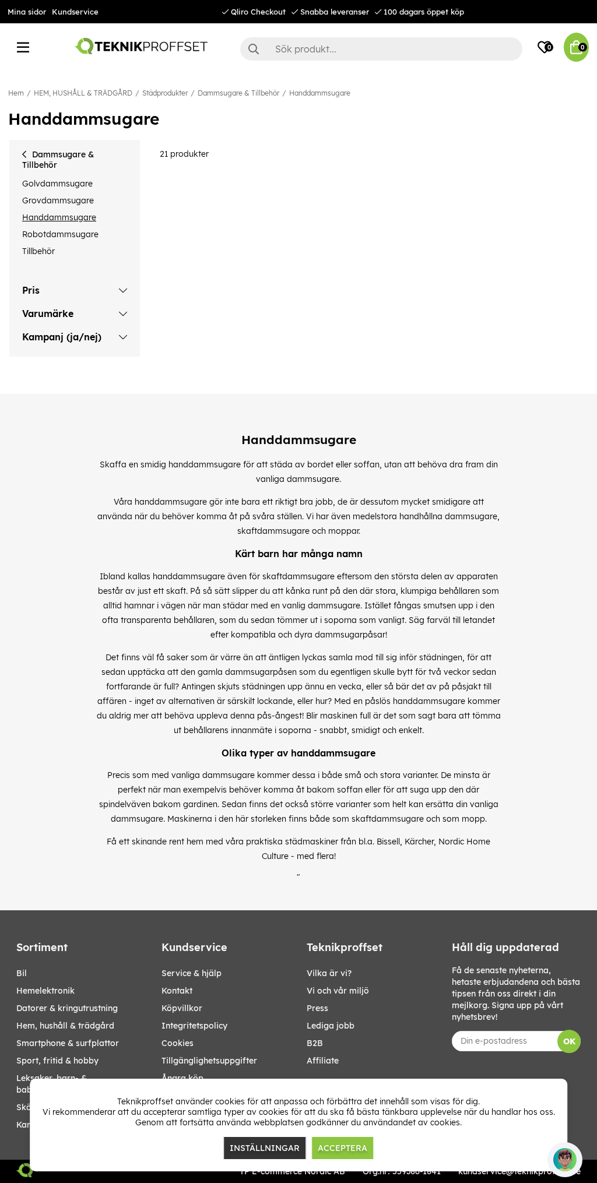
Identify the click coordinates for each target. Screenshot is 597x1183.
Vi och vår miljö (338, 990)
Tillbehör (38, 251)
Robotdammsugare (60, 234)
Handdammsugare (319, 93)
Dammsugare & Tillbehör (238, 93)
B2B (315, 1043)
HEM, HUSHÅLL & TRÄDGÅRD (83, 93)
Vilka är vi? (329, 973)
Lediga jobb (330, 1025)
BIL (21, 973)
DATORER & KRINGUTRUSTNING (67, 1008)
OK (569, 1041)
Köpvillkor (181, 1008)
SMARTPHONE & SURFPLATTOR (67, 1043)
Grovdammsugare (58, 200)
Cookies (177, 1043)
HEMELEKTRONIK (45, 990)
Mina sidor (27, 11)
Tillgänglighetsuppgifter (209, 1060)
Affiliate (323, 1060)
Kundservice (75, 11)
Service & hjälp (191, 973)
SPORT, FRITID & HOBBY (57, 1060)
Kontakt (176, 990)
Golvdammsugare (57, 183)
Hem (16, 93)
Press (317, 1008)
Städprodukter (165, 93)
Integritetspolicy (194, 1025)
